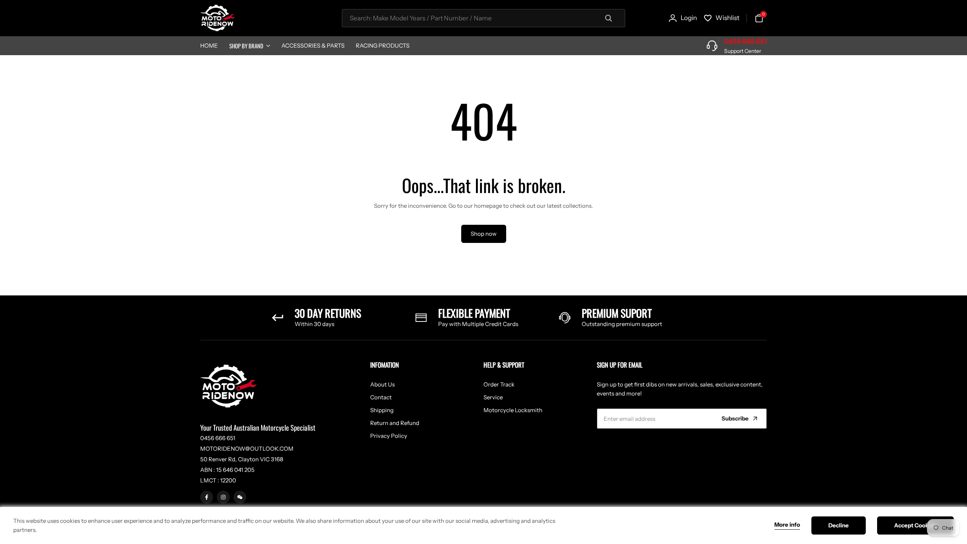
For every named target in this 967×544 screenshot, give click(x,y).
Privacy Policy (388, 435)
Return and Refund (394, 423)
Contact (381, 397)
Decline (838, 525)
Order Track (499, 384)
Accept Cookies (915, 525)
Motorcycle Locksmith (513, 410)
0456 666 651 (745, 41)
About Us (382, 384)
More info (787, 524)
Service (493, 397)
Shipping (382, 410)
